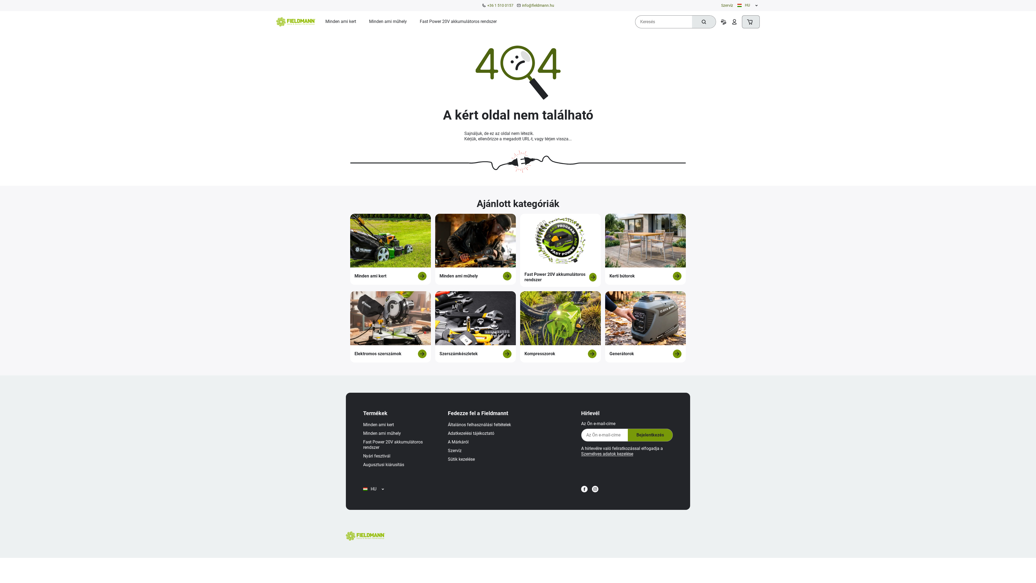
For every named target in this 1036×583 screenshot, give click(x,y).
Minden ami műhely (382, 433)
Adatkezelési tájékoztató (471, 433)
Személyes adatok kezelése (607, 453)
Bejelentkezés (650, 435)
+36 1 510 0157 (500, 5)
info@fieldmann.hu (538, 5)
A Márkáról (458, 442)
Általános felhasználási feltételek (479, 424)
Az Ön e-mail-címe (598, 423)
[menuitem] (340, 21)
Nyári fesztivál (376, 456)
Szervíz (727, 5)
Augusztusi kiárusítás (383, 464)
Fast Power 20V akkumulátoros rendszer (393, 444)
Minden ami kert (378, 424)
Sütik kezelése (461, 459)
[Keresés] (704, 22)
